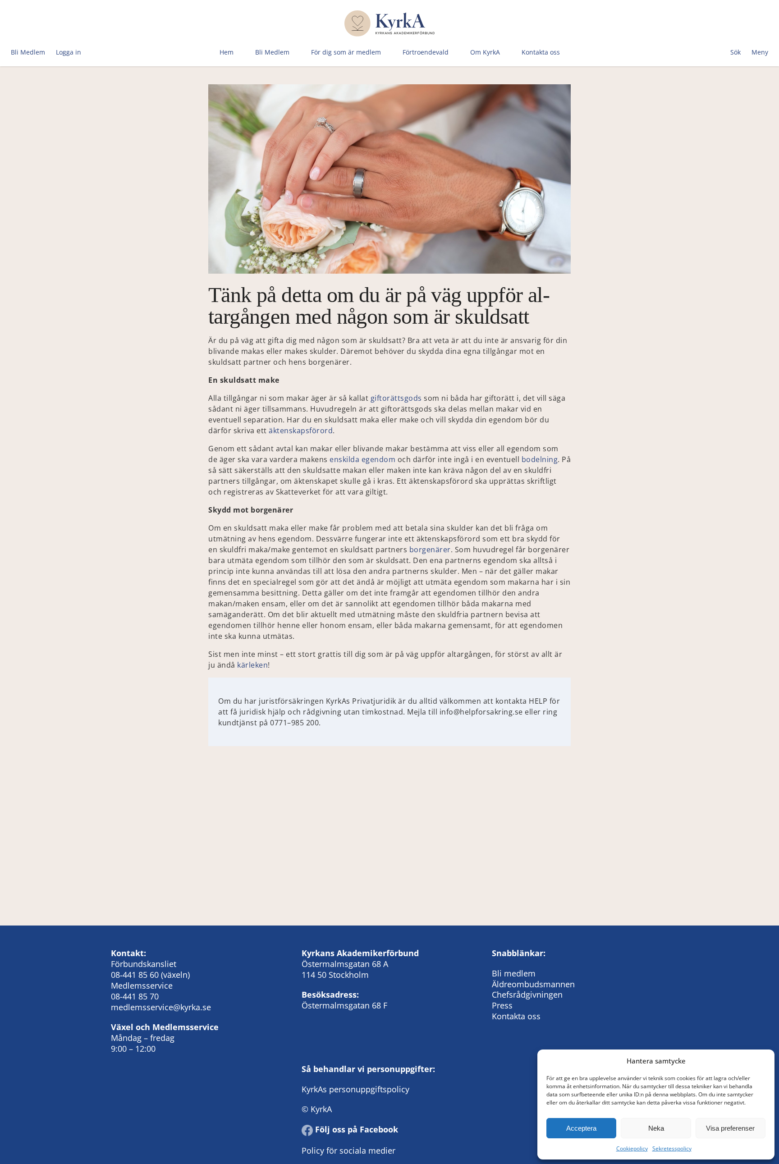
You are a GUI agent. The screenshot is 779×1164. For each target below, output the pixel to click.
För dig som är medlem (346, 52)
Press (502, 1005)
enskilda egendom (362, 459)
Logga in (68, 52)
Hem (227, 52)
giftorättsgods (396, 398)
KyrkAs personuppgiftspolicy (355, 1089)
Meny (760, 52)
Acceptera (581, 1128)
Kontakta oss (541, 52)
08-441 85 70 (135, 996)
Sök (735, 52)
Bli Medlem (28, 52)
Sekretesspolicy (672, 1148)
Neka (656, 1128)
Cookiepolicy (632, 1148)
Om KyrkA (485, 52)
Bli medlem (514, 973)
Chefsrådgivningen (527, 994)
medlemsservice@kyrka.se (161, 1007)
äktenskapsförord (301, 430)
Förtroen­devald (426, 52)
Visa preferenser (730, 1128)
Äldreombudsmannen (533, 984)
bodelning (540, 459)
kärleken (252, 665)
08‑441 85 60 (135, 974)
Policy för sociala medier (348, 1150)
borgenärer (430, 550)
